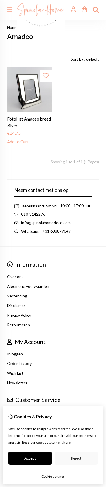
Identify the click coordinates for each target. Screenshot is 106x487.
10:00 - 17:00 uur (75, 205)
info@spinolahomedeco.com (46, 222)
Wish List (15, 373)
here (67, 442)
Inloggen (15, 353)
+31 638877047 (56, 231)
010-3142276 (33, 214)
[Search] (96, 10)
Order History (19, 363)
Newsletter (17, 382)
